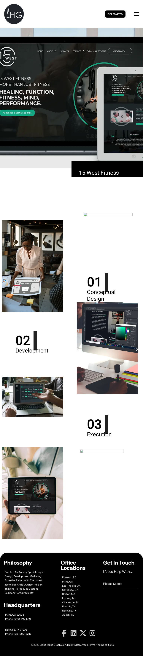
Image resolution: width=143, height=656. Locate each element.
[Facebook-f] (64, 633)
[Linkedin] (73, 633)
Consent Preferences (19, 649)
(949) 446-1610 (22, 618)
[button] (135, 14)
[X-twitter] (83, 633)
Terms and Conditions (101, 644)
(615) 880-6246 (22, 633)
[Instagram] (92, 633)
